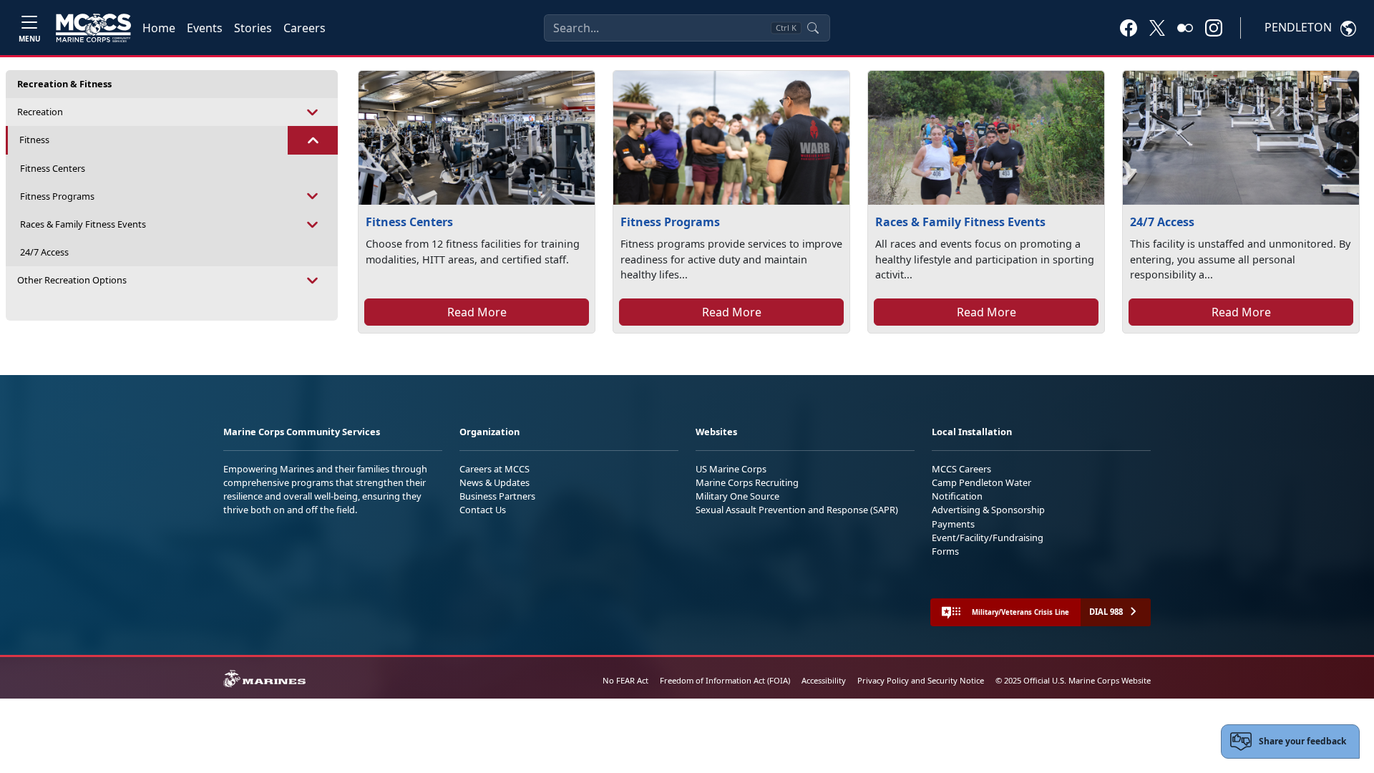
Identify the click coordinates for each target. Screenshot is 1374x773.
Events (205, 28)
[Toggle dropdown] (313, 112)
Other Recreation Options (72, 279)
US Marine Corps (731, 468)
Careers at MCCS (494, 468)
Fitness (34, 139)
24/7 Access (44, 251)
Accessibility (824, 680)
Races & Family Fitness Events (83, 224)
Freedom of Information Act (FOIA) (725, 680)
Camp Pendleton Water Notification (981, 489)
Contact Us (482, 509)
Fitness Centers (52, 168)
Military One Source (737, 496)
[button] (1128, 27)
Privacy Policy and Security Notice (920, 680)
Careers (304, 28)
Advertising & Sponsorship (988, 509)
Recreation (40, 111)
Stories (253, 28)
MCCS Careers (961, 468)
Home (158, 28)
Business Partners (497, 496)
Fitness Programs (57, 196)
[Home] (93, 28)
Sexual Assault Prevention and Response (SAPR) (797, 509)
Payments (953, 523)
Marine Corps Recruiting (747, 482)
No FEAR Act (625, 680)
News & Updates (494, 482)
